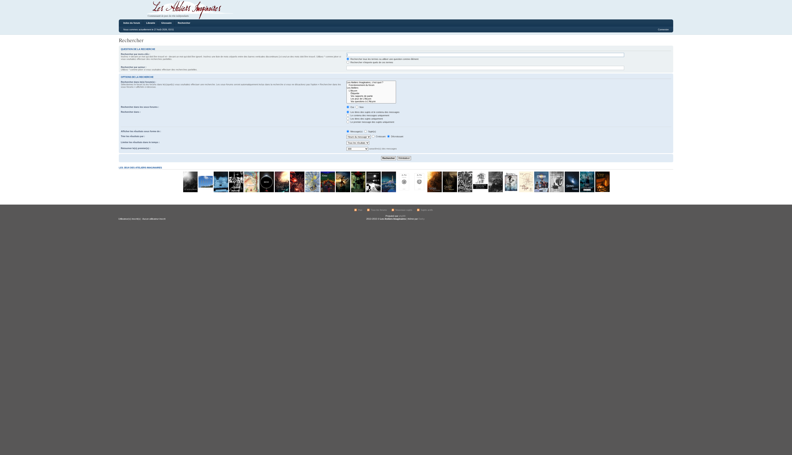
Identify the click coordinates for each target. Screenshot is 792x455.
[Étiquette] (371, 93)
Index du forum (131, 23)
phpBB (402, 216)
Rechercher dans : (131, 112)
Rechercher (184, 23)
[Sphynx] (388, 191)
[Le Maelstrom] (190, 191)
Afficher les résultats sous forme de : (141, 131)
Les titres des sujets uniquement (366, 118)
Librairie (150, 23)
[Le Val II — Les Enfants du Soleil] (403, 191)
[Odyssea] (510, 191)
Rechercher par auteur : (133, 67)
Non (361, 107)
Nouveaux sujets (403, 210)
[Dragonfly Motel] (236, 191)
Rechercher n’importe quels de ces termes (371, 62)
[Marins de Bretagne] (312, 191)
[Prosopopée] (251, 191)
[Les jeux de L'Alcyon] (371, 98)
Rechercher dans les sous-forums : (140, 107)
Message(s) (356, 131)
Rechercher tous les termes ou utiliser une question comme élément (384, 59)
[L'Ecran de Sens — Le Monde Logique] (495, 191)
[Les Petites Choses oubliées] (220, 191)
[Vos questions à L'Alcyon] (371, 101)
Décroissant (396, 136)
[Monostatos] (342, 191)
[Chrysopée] (526, 191)
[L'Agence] (541, 191)
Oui (352, 107)
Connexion (663, 29)
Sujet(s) (372, 131)
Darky (421, 219)
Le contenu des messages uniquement (369, 115)
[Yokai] (327, 191)
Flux (360, 210)
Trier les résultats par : (133, 136)
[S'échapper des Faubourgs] (373, 191)
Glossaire (166, 23)
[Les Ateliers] (371, 87)
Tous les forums (379, 210)
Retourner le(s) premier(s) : (135, 148)
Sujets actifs (427, 210)
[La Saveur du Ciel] (602, 191)
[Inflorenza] (358, 191)
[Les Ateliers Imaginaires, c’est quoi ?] (371, 82)
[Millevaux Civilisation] (464, 191)
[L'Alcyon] (371, 90)
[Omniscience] (266, 191)
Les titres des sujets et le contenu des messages (375, 112)
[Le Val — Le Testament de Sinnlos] (419, 191)
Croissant (380, 136)
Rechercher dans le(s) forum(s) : (138, 82)
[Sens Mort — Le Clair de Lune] (281, 191)
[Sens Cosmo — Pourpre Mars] (571, 191)
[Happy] (205, 191)
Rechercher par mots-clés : (135, 54)
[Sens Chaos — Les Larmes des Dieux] (297, 191)
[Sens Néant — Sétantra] (449, 191)
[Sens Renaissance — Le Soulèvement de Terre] (434, 191)
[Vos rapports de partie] (371, 96)
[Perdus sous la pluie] (480, 191)
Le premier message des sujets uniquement (372, 122)
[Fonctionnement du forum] (371, 85)
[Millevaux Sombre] (587, 191)
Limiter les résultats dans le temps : (140, 142)
